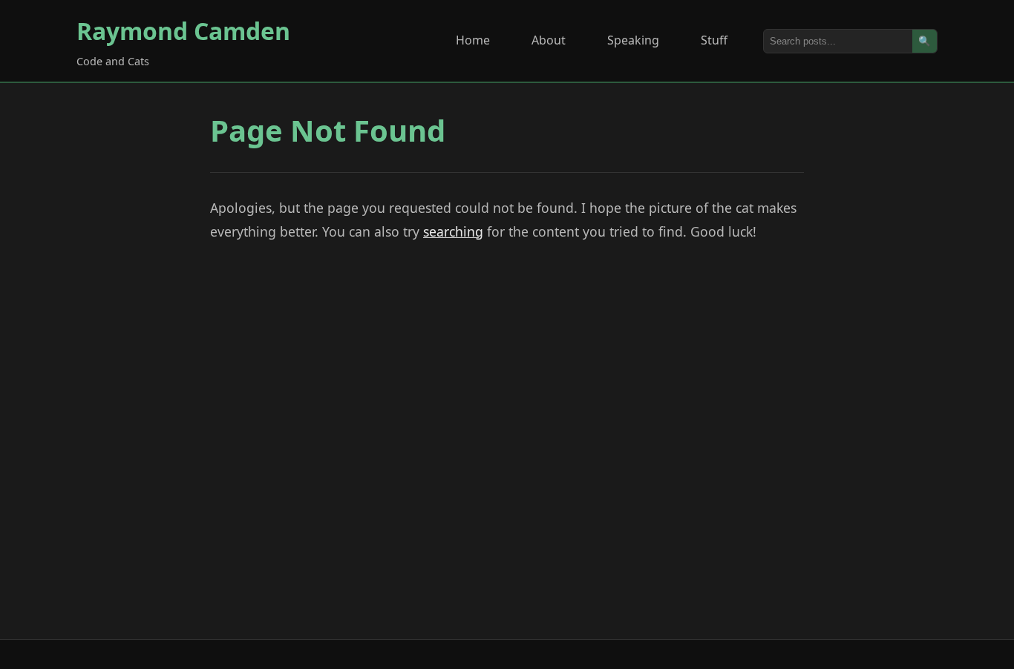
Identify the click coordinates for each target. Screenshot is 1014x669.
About (548, 40)
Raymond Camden (183, 31)
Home (473, 40)
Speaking (633, 40)
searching (453, 231)
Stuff (714, 40)
